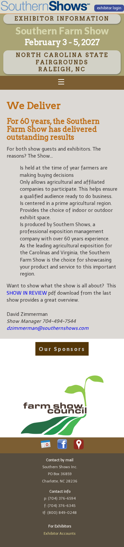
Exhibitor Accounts (60, 533)
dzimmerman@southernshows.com (48, 328)
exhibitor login (109, 8)
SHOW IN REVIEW (27, 293)
